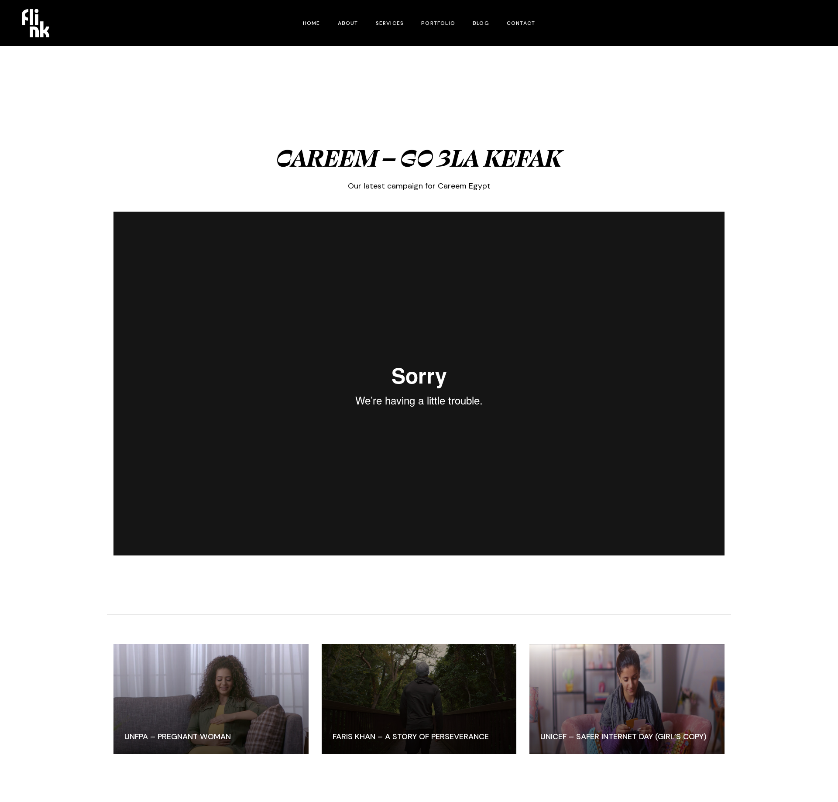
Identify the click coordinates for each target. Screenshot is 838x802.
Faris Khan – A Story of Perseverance (411, 736)
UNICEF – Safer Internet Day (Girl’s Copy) (623, 736)
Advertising (419, 134)
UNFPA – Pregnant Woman (177, 736)
